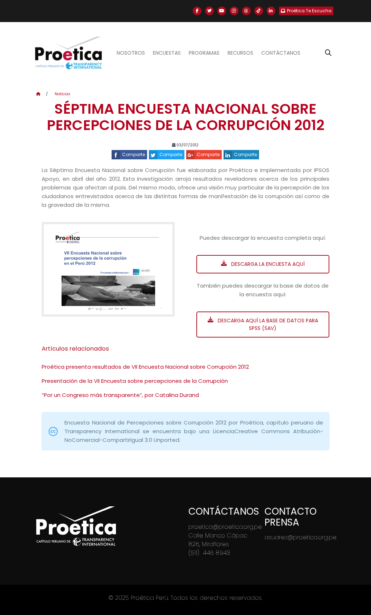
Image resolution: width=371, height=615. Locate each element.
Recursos (240, 53)
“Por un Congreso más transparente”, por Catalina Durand (120, 395)
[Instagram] (234, 11)
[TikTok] (258, 11)
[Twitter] (209, 11)
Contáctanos (280, 53)
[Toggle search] (328, 53)
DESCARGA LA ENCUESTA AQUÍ (267, 264)
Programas (204, 53)
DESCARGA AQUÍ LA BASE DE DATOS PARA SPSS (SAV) (267, 324)
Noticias (62, 94)
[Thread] (246, 11)
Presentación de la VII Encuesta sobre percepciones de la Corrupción (135, 381)
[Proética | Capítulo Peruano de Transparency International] (68, 53)
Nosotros (131, 53)
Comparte (133, 154)
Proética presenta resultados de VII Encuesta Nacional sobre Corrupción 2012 (145, 367)
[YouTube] (221, 11)
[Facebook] (197, 11)
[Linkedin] (271, 11)
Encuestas (167, 53)
